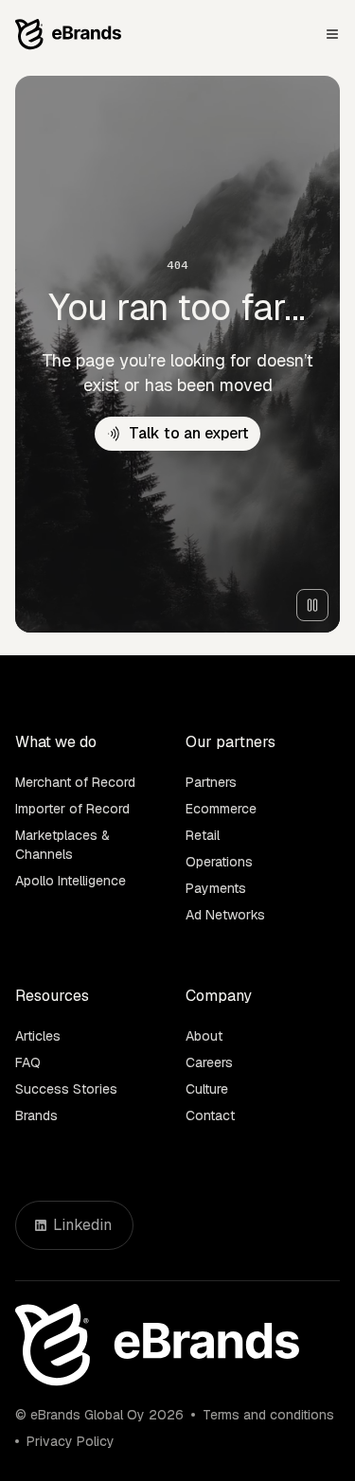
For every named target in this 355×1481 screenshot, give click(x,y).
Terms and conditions (268, 1414)
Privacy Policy (71, 1441)
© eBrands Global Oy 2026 (99, 1414)
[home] (68, 34)
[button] (332, 34)
